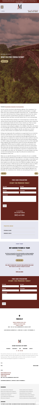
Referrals (8, 348)
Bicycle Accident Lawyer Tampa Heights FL (28, 398)
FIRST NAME (5, 186)
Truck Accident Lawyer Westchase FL (27, 396)
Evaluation (13, 106)
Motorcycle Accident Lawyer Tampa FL (8, 391)
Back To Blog (4, 61)
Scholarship (25, 348)
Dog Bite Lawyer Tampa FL (6, 394)
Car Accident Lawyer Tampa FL (7, 389)
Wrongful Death (7, 233)
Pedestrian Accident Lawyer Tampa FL (27, 394)
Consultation (8, 106)
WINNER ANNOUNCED (8, 1)
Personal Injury (7, 230)
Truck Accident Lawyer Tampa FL (26, 389)
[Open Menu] (2, 7)
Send (5, 205)
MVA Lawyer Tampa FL (5, 398)
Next (36, 173)
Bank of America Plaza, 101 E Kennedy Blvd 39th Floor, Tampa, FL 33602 (19, 324)
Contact (31, 348)
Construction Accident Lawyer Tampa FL (9, 393)
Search (3, 11)
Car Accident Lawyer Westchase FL (7, 396)
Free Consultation (20, 106)
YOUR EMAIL (5, 190)
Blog (20, 348)
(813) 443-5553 (19, 215)
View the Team (19, 260)
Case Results (14, 348)
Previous (3, 173)
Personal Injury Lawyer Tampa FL (26, 391)
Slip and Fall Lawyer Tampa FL (26, 393)
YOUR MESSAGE (5, 195)
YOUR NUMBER (22, 190)
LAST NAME (22, 186)
